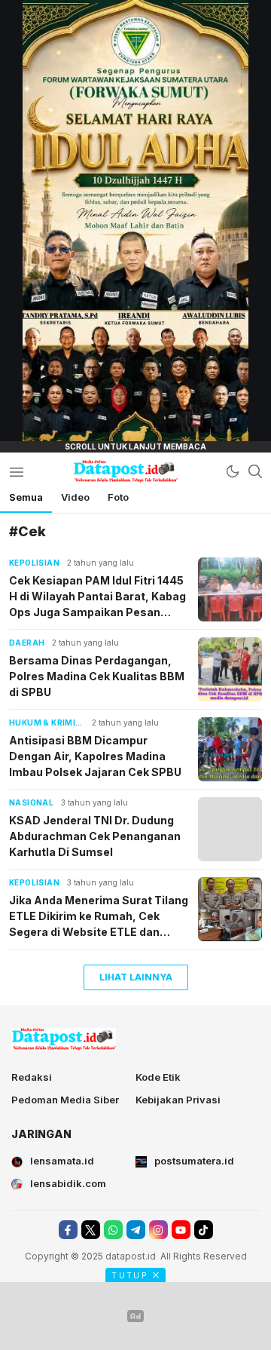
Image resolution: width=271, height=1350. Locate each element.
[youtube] (181, 1229)
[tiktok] (203, 1229)
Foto (118, 497)
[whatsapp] (113, 1229)
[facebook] (68, 1229)
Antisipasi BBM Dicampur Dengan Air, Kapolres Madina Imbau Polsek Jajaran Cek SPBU (95, 756)
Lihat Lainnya (135, 977)
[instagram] (158, 1229)
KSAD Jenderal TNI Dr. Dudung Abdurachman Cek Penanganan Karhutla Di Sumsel (95, 836)
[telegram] (135, 1229)
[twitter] (90, 1229)
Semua (26, 497)
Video (75, 497)
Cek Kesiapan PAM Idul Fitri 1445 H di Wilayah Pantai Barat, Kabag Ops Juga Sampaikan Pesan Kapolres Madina (97, 597)
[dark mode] (232, 471)
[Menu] (16, 471)
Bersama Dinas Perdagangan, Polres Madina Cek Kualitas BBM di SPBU (96, 676)
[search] (255, 471)
